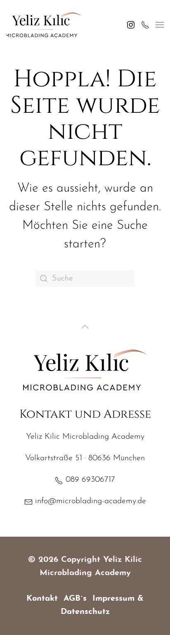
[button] (160, 24)
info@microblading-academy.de (89, 501)
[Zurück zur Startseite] (43, 24)
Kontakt (42, 599)
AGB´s (75, 599)
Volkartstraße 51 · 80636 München (85, 458)
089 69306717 (89, 480)
